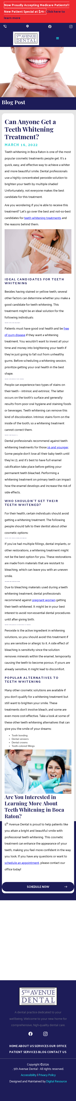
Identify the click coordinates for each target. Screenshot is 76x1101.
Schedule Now (38, 886)
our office (58, 1045)
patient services (23, 1051)
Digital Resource (56, 1081)
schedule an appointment (22, 862)
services (41, 1045)
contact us (57, 1051)
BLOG (42, 1051)
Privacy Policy (47, 1075)
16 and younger (57, 447)
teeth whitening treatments (42, 218)
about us (26, 1045)
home (13, 1045)
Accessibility (28, 1075)
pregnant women (43, 600)
